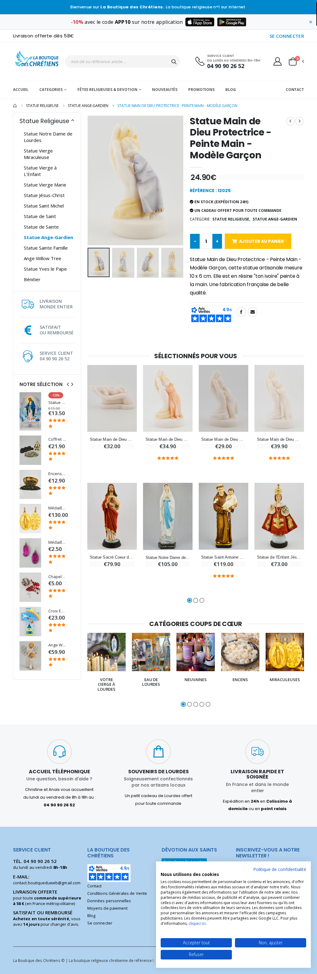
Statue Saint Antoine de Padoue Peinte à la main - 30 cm (223, 557)
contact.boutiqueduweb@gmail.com (46, 883)
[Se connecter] (277, 61)
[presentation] (68, 384)
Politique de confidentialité (279, 869)
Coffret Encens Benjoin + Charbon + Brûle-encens (57, 439)
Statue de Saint (40, 216)
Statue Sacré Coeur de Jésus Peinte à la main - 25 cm (112, 557)
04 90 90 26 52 (225, 66)
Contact (295, 89)
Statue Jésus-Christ (44, 195)
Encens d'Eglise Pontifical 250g (57, 473)
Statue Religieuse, (231, 219)
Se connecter (99, 923)
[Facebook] (241, 312)
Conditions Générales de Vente (117, 893)
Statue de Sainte (41, 227)
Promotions (201, 89)
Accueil (20, 89)
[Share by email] (253, 312)
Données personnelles (109, 900)
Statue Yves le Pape (45, 269)
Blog (230, 89)
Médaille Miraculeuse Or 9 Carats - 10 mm (57, 508)
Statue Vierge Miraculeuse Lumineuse (57, 402)
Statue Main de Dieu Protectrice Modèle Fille (279, 439)
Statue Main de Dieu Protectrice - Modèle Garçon (223, 439)
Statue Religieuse (42, 105)
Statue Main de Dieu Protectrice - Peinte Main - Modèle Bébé (112, 439)
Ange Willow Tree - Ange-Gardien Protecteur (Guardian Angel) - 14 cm (57, 645)
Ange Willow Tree (42, 258)
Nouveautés (164, 89)
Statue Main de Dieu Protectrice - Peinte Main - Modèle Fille (167, 439)
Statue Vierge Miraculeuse (38, 154)
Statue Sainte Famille (46, 248)
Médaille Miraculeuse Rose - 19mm (57, 542)
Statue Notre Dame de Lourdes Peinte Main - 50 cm (167, 557)
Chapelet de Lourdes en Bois (57, 576)
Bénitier (32, 279)
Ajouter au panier (261, 241)
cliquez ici (197, 923)
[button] (296, 61)
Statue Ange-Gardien (88, 105)
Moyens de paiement (107, 908)
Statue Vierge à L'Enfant (40, 171)
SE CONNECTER (287, 36)
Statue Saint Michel (44, 206)
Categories (51, 89)
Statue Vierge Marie (45, 185)
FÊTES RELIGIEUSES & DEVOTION (107, 89)
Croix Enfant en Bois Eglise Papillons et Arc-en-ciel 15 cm (57, 611)
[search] (174, 61)
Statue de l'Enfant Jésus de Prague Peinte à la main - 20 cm (279, 557)
